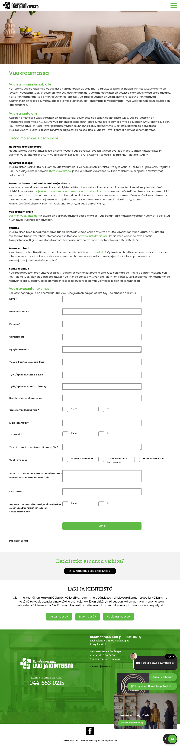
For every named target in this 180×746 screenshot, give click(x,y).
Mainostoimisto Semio (75, 740)
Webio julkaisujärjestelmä (103, 740)
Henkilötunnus (18, 311)
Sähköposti (16, 336)
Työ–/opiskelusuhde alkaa (26, 374)
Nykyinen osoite (19, 349)
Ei (108, 408)
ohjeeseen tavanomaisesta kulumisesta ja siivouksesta (70, 191)
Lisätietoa (15, 491)
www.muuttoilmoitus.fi (92, 236)
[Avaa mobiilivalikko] (174, 6)
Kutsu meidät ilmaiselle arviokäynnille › (90, 571)
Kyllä (74, 408)
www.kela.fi (99, 252)
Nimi (12, 299)
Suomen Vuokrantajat (23, 216)
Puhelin (14, 324)
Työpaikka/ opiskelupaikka (26, 362)
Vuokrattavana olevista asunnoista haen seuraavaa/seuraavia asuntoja (35, 475)
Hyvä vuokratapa (60, 171)
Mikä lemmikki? (19, 422)
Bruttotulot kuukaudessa (25, 398)
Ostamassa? (59, 616)
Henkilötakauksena (154, 458)
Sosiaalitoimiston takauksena (117, 460)
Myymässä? (87, 616)
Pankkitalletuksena (82, 458)
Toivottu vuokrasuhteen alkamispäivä (33, 447)
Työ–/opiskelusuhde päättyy (27, 386)
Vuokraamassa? (118, 616)
